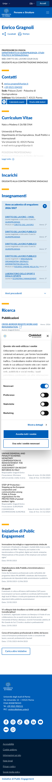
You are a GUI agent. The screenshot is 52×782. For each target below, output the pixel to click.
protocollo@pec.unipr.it (18, 710)
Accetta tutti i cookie (26, 434)
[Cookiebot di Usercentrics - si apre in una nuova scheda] (30, 336)
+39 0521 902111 (15, 706)
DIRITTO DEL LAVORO (24, 225)
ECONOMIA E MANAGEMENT (24, 278)
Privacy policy (9, 766)
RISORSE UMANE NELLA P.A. (26, 267)
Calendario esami (16, 102)
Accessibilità (8, 744)
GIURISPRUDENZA (12, 222)
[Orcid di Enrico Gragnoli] (4, 101)
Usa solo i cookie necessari (26, 443)
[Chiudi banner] (48, 336)
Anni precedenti (13, 293)
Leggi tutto (6, 159)
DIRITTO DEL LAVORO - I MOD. (19, 217)
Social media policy (11, 772)
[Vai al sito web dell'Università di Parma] (6, 12)
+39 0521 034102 (13, 87)
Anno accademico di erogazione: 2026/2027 (22, 206)
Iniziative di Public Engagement (18, 779)
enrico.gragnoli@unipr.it (16, 84)
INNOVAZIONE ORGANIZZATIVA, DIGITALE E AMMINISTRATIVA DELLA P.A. (18, 261)
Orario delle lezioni (37, 102)
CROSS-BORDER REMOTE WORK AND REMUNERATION (20, 325)
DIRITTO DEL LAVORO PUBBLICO (20, 232)
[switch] (44, 395)
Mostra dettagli (35, 425)
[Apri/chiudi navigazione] (47, 12)
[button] (7, 3)
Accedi (43, 3)
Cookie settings (10, 750)
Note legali (8, 761)
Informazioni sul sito (12, 755)
